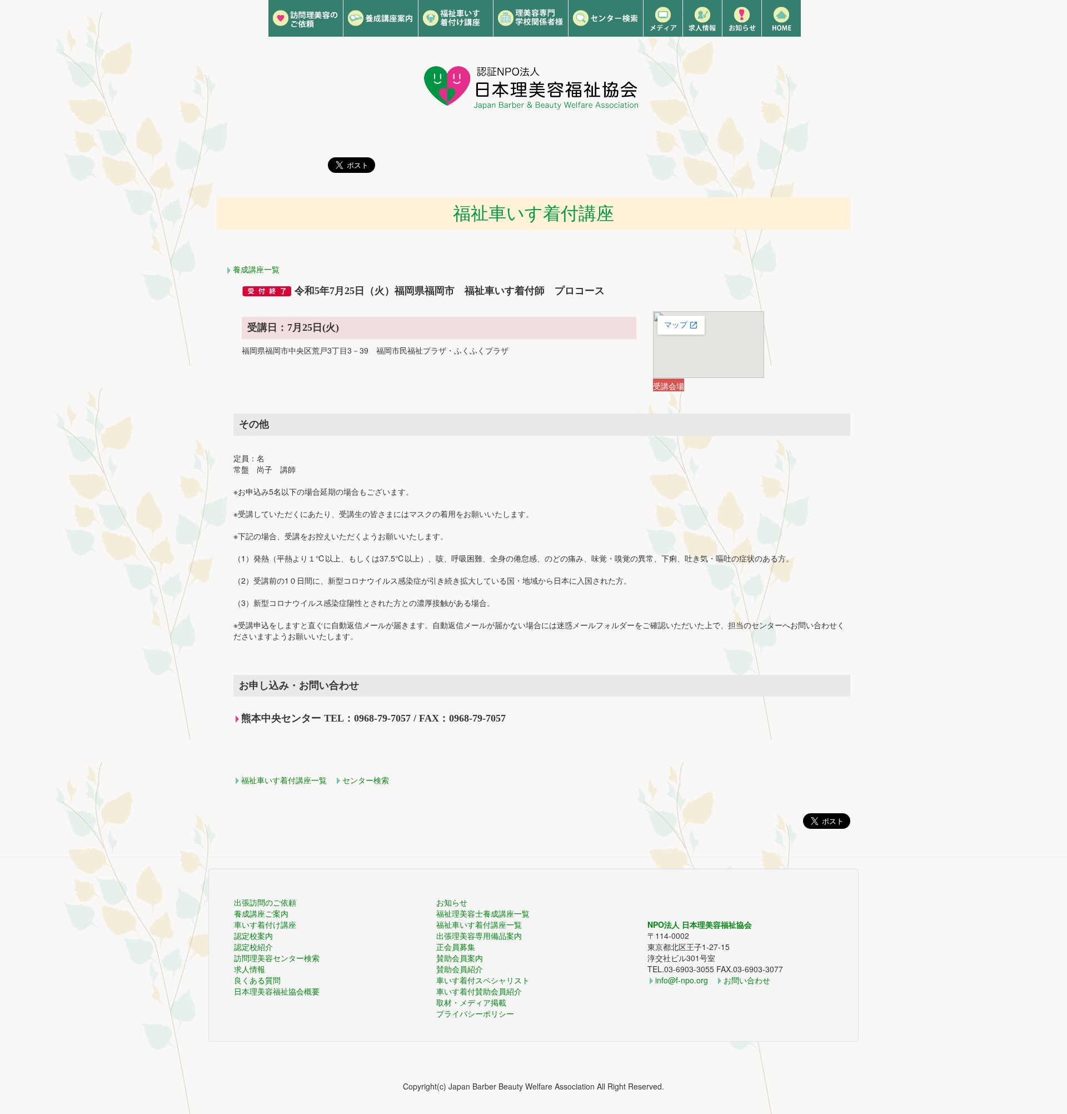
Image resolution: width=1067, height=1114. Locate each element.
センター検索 (365, 779)
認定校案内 (253, 935)
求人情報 (249, 968)
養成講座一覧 (256, 269)
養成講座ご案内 (261, 913)
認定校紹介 (253, 946)
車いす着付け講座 (265, 924)
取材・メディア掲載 (471, 1002)
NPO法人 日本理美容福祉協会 (699, 924)
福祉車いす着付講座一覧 (284, 779)
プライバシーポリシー (475, 1013)
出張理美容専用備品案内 (479, 935)
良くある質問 (257, 980)
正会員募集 (455, 946)
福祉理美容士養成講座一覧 (483, 913)
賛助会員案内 (459, 957)
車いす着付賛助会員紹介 (479, 991)
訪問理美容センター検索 (277, 957)
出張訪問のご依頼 (265, 902)
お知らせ (451, 902)
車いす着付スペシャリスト (483, 980)
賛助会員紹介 (459, 968)
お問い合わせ (747, 980)
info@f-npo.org (681, 980)
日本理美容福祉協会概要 (277, 991)
